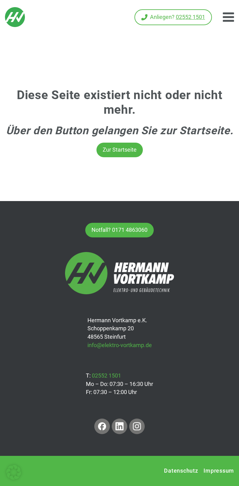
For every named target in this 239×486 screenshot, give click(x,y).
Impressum (219, 470)
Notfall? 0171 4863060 (119, 230)
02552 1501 (106, 375)
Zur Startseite (120, 149)
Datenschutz (181, 470)
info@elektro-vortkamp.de (119, 345)
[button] (13, 472)
